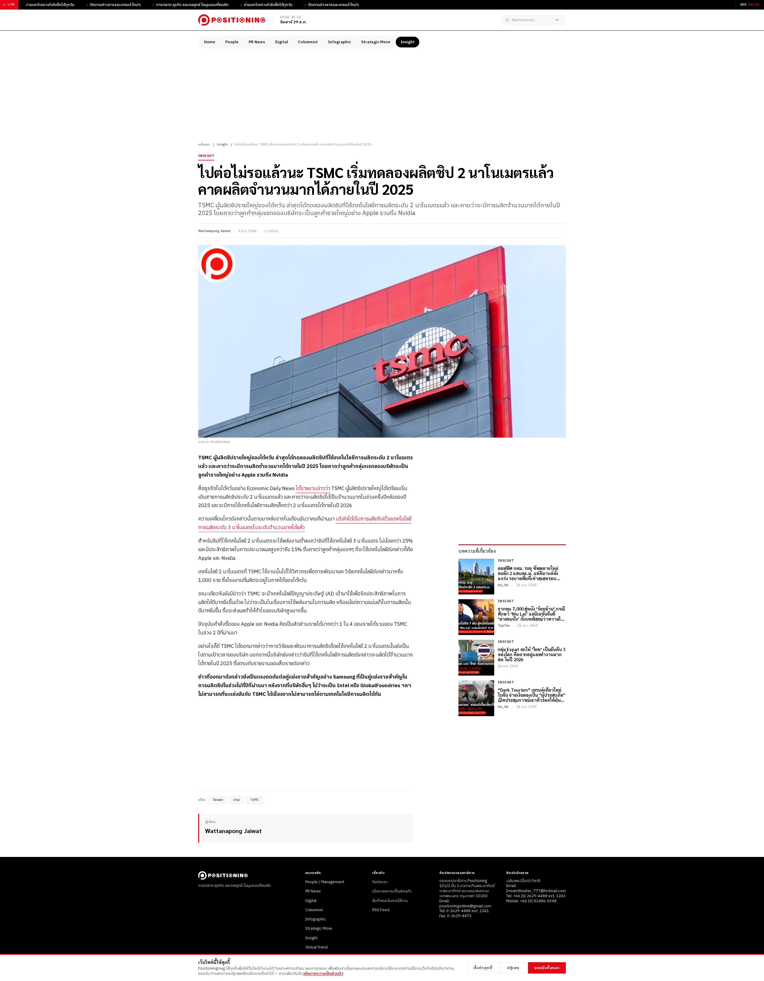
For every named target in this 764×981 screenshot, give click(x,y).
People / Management (324, 882)
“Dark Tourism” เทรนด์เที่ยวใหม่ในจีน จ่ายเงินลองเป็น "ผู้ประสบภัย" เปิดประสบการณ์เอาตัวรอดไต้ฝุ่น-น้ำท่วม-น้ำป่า (531, 695)
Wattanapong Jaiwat (214, 231)
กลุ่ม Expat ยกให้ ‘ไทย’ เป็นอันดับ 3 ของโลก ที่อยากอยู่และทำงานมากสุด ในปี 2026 (532, 654)
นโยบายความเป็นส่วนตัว (392, 891)
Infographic (339, 42)
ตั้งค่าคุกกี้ (482, 968)
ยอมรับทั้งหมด (547, 968)
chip (236, 800)
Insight (408, 42)
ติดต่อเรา (380, 882)
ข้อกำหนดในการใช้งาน (390, 900)
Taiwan (217, 800)
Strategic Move (375, 42)
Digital (281, 42)
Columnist (308, 42)
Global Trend (316, 947)
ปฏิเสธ (513, 968)
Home (209, 42)
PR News (257, 42)
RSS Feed (380, 910)
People (231, 42)
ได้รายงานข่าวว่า (313, 488)
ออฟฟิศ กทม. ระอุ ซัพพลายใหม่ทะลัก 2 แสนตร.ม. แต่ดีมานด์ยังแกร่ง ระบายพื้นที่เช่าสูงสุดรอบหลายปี (528, 573)
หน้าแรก (204, 144)
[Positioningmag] (231, 20)
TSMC (254, 800)
